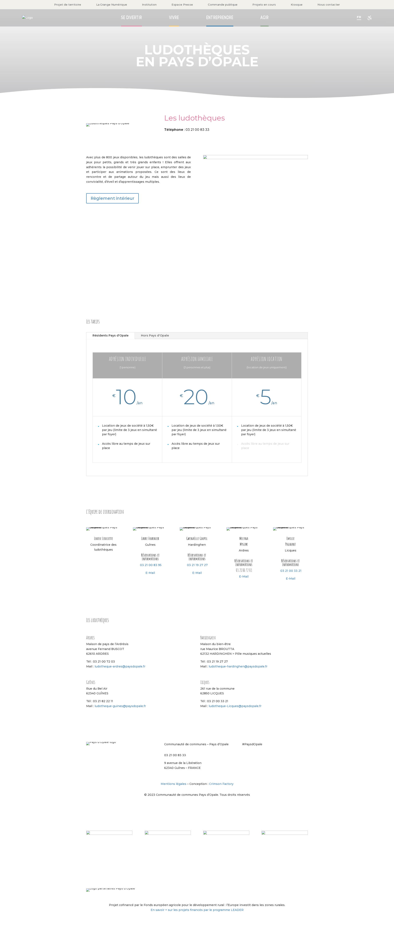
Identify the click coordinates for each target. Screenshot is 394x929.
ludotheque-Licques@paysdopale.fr (235, 706)
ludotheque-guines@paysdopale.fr (120, 706)
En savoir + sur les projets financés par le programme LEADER (197, 910)
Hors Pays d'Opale (155, 335)
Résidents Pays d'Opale (110, 335)
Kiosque (296, 4)
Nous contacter (328, 4)
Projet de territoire (67, 4)
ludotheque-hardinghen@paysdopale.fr (238, 666)
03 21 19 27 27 (197, 565)
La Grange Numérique (111, 4)
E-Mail (150, 573)
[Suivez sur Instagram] (245, 756)
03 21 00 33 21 (290, 571)
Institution (149, 4)
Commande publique (222, 4)
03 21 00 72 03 (244, 570)
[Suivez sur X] (262, 756)
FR (359, 17)
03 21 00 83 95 (150, 565)
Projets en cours (264, 4)
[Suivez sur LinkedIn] (270, 756)
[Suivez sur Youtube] (278, 756)
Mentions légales (173, 784)
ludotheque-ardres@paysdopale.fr (120, 666)
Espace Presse (182, 4)
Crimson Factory (221, 784)
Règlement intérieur (112, 198)
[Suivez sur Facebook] (253, 756)
